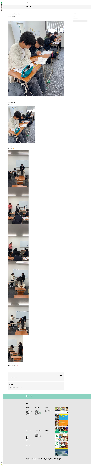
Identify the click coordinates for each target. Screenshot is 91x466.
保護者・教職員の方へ (38, 436)
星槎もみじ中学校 (37, 412)
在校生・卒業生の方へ (38, 435)
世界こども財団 (27, 445)
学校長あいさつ (27, 413)
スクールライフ (28, 430)
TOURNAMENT (28, 440)
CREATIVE (27, 435)
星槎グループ (27, 458)
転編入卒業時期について (48, 410)
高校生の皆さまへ (37, 434)
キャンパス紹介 (38, 407)
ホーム (28, 403)
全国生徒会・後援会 (28, 414)
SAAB (26, 434)
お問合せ (2, 462)
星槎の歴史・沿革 (28, 412)
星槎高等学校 (36, 410)
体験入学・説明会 (38, 430)
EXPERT (27, 436)
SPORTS (27, 439)
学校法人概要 (27, 410)
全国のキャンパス (37, 409)
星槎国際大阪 (14, 16)
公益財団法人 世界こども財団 (48, 458)
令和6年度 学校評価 (57, 459)
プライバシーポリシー (36, 459)
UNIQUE (27, 438)
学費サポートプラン (47, 411)
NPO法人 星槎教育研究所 (57, 458)
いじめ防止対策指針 (43, 459)
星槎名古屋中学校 (37, 413)
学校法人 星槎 (40, 458)
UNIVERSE (27, 437)
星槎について (28, 407)
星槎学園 (36, 414)
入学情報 (46, 407)
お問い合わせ (30, 396)
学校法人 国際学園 (33, 458)
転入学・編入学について (48, 409)
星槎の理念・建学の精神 (29, 411)
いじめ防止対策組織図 (50, 459)
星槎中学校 (36, 411)
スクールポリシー (28, 459)
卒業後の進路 (47, 430)
